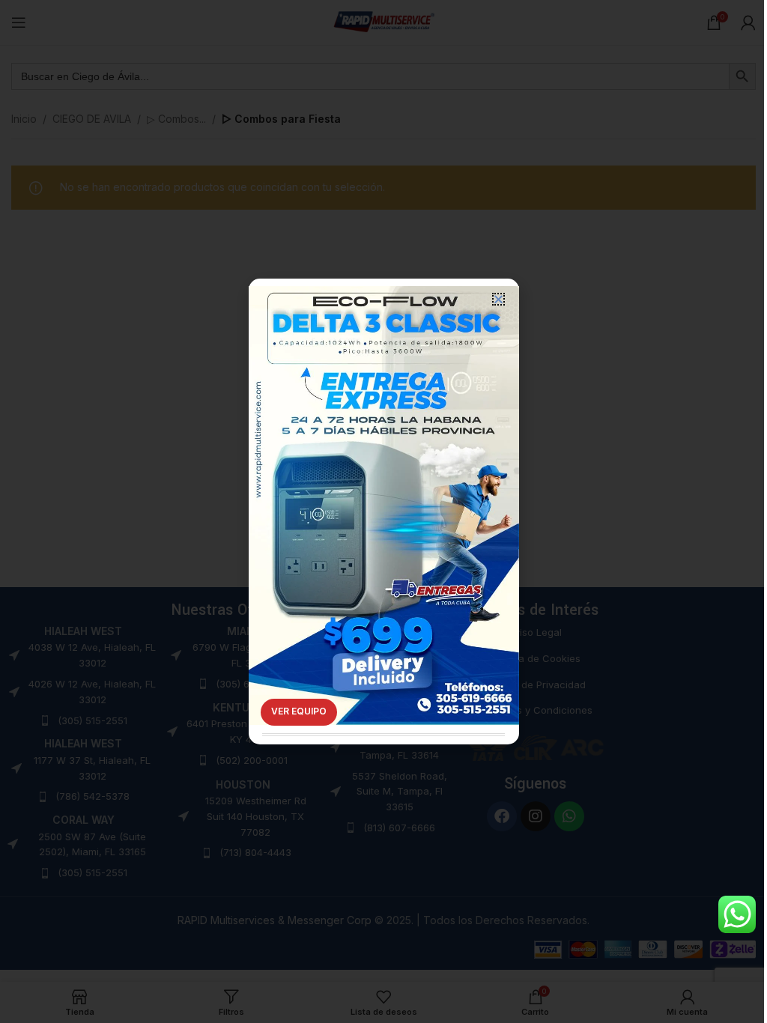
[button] (498, 299)
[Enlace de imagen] (384, 483)
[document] (383, 511)
